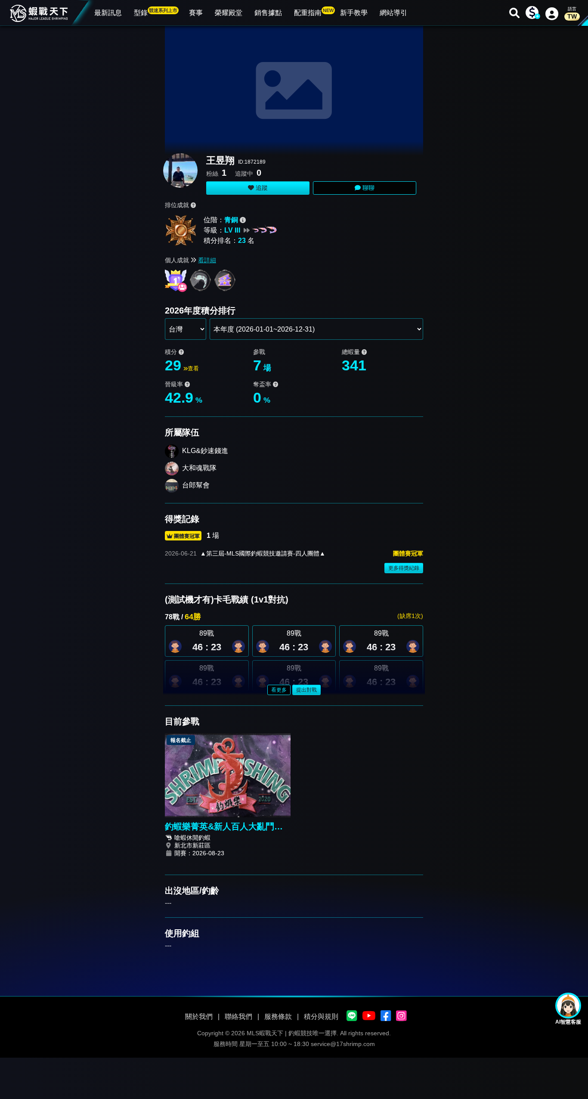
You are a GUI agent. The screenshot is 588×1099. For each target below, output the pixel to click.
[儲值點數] (532, 13)
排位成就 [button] (178, 205)
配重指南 (314, 12)
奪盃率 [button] (263, 384)
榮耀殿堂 (228, 12)
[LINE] (352, 1016)
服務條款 (278, 1016)
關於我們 (199, 1016)
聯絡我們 (238, 1016)
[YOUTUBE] (369, 1016)
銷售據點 (268, 12)
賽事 (196, 12)
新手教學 (354, 12)
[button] (238, 646)
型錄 (155, 12)
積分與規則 (321, 1016)
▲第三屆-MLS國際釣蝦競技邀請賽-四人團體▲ (262, 553)
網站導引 (393, 12)
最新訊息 (108, 12)
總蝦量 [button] (352, 351)
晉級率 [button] (175, 384)
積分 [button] (172, 351)
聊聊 (367, 187)
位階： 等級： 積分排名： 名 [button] (229, 230)
